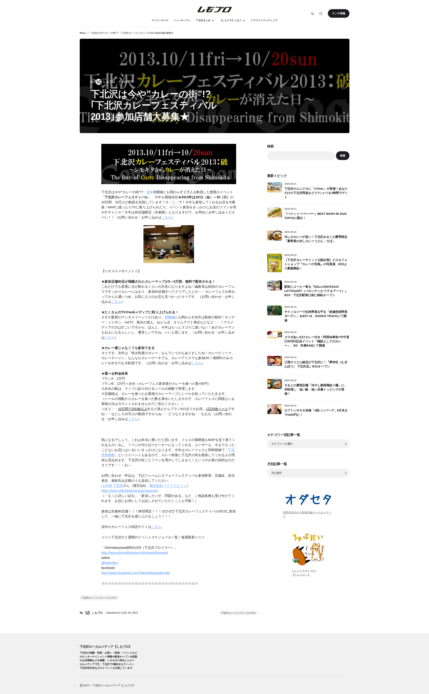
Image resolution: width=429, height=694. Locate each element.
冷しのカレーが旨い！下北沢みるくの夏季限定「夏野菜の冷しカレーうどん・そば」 (315, 239)
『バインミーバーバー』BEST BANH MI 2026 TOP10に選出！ (315, 216)
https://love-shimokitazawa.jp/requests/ (129, 491)
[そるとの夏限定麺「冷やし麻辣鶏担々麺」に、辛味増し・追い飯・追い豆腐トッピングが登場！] (274, 386)
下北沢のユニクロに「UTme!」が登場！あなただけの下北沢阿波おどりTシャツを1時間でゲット (316, 193)
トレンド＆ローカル (303, 570)
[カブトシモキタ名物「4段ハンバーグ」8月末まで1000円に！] (274, 411)
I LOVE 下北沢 (112, 485)
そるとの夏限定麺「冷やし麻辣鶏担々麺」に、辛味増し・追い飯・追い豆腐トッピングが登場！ (315, 389)
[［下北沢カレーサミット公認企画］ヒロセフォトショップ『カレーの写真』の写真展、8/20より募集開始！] (274, 263)
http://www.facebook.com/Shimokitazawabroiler (135, 573)
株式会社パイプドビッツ (168, 485)
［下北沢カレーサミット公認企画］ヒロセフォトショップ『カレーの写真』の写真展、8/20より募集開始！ (315, 264)
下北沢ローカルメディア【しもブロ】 (106, 646)
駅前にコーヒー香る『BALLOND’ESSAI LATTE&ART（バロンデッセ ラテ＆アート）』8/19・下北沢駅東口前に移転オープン (316, 291)
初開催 (170, 317)
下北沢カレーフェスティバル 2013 (99, 598)
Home (83, 33)
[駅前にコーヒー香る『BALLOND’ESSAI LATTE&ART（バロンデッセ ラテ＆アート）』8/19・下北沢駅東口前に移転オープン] (274, 287)
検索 (270, 146)
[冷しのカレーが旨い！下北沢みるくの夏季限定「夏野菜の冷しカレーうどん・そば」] (274, 238)
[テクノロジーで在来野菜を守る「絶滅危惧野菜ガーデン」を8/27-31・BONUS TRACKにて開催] (274, 313)
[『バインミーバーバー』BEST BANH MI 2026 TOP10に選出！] (274, 215)
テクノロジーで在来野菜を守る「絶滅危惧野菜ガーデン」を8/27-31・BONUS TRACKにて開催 (315, 316)
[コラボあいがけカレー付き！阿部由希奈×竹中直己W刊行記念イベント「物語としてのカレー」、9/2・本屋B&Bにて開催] (274, 338)
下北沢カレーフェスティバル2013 (238, 613)
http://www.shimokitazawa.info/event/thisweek (134, 553)
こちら (166, 217)
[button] (312, 13)
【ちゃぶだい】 (300, 574)
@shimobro (109, 563)
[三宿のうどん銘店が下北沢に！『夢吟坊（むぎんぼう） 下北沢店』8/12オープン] (274, 363)
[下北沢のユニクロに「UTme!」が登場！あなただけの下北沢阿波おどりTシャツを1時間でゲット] (274, 189)
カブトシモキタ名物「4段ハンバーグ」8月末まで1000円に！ (316, 412)
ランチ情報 (338, 13)
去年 (149, 192)
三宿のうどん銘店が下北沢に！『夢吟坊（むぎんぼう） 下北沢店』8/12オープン (315, 364)
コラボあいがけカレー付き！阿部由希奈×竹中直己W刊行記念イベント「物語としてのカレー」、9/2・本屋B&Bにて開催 (316, 341)
